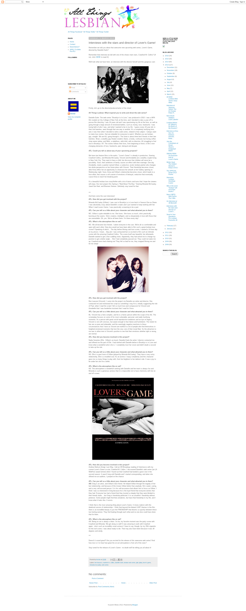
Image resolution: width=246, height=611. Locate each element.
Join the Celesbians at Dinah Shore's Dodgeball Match (172, 146)
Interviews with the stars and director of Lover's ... (172, 208)
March (169, 94)
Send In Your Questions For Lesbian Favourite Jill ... (172, 218)
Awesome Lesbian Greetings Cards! (171, 180)
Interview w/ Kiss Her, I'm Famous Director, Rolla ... (172, 134)
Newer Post (93, 583)
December (171, 67)
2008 (167, 244)
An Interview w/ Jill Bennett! (172, 202)
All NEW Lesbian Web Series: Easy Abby (172, 99)
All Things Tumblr (102, 32)
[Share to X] (116, 559)
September (171, 76)
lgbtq (140, 562)
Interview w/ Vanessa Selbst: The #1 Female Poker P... (171, 109)
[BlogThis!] (114, 559)
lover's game (147, 562)
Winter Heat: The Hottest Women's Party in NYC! (172, 165)
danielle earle (119, 562)
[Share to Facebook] (119, 559)
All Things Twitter (89, 32)
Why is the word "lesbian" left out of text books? (172, 188)
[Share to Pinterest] (121, 559)
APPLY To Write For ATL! (75, 50)
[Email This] (111, 559)
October (170, 73)
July (168, 82)
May (168, 88)
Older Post (153, 583)
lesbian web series (129, 562)
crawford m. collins (108, 562)
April (168, 91)
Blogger (135, 605)
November (171, 70)
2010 (167, 238)
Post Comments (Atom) (106, 587)
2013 (167, 65)
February (170, 226)
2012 (167, 232)
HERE (98, 57)
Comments (75, 92)
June (169, 85)
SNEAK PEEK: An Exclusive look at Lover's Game (172, 156)
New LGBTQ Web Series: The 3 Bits (172, 196)
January (170, 229)
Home (123, 583)
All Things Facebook (75, 32)
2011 (167, 235)
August (169, 79)
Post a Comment (97, 578)
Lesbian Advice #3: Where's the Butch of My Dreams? (172, 125)
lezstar (72, 114)
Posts (73, 88)
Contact (72, 44)
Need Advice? (75, 47)
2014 (167, 62)
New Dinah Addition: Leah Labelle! (172, 117)
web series (105, 565)
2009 (167, 241)
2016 (167, 56)
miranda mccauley (95, 565)
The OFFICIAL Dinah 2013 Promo (172, 172)
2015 (167, 59)
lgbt (137, 562)
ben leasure (98, 562)
